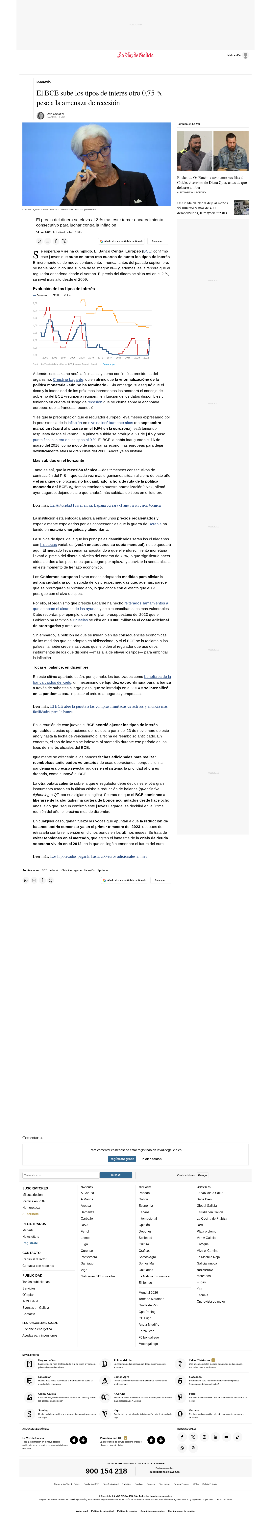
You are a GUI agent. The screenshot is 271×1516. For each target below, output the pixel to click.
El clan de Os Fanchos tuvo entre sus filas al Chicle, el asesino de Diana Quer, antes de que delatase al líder (212, 182)
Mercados (204, 1276)
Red (200, 1225)
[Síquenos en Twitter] (193, 1437)
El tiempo (145, 1282)
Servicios (29, 1288)
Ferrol (85, 1231)
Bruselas (80, 620)
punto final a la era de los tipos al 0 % (64, 440)
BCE (147, 251)
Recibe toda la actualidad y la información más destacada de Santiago (67, 1414)
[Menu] (25, 55)
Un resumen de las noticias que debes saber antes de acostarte (140, 1364)
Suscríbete (30, 1214)
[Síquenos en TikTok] (237, 1437)
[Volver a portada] (135, 55)
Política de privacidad (102, 1511)
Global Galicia (207, 1205)
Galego (202, 1175)
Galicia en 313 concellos (98, 1276)
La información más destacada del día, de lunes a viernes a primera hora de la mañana (66, 1364)
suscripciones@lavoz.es (165, 1471)
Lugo (84, 1244)
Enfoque (203, 1244)
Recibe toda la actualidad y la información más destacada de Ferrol (218, 1397)
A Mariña (87, 1199)
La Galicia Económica (154, 1276)
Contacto (28, 1314)
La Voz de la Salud (210, 1193)
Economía (146, 1205)
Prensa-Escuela (181, 1484)
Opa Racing (147, 1311)
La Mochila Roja (208, 1257)
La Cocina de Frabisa (212, 1218)
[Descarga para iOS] (74, 1440)
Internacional (148, 1218)
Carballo (87, 1218)
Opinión (144, 1225)
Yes (199, 1288)
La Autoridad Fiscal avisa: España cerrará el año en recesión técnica (105, 505)
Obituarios (146, 1269)
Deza (84, 1225)
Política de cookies (127, 1511)
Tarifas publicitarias (36, 1282)
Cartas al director (34, 1259)
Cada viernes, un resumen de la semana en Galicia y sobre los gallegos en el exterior (66, 1397)
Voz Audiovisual (111, 1484)
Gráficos (144, 1250)
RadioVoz (126, 1484)
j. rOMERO (199, 192)
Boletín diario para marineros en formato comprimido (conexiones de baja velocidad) (214, 1380)
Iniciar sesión (152, 1159)
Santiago (87, 1263)
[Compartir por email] (47, 241)
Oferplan (28, 1294)
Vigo (84, 1269)
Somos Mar (147, 1263)
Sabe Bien (204, 1199)
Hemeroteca (31, 1207)
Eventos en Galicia (35, 1307)
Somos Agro (147, 1257)
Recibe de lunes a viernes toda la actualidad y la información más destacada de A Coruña (143, 1397)
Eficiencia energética (37, 1329)
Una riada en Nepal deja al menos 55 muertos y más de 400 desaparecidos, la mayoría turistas (202, 207)
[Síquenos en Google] (193, 1448)
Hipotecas (102, 870)
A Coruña (87, 1193)
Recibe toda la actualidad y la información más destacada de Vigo (143, 1414)
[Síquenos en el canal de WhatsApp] (182, 1448)
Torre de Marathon (151, 1299)
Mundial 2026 (148, 1292)
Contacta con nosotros (38, 1265)
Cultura (144, 1244)
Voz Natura (165, 1484)
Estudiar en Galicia (210, 1212)
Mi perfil (28, 1230)
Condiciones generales (152, 1511)
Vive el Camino (207, 1250)
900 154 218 (106, 1471)
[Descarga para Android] (83, 1440)
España (144, 1212)
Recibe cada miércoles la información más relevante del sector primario (140, 1380)
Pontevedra (89, 1257)
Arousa (86, 1205)
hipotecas (48, 545)
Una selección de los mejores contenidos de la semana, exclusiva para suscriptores (216, 1364)
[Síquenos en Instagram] (204, 1437)
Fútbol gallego (149, 1337)
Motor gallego (148, 1343)
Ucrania (155, 524)
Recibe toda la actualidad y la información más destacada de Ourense (218, 1414)
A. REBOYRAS (184, 192)
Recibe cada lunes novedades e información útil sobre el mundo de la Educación (65, 1380)
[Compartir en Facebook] (56, 241)
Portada (144, 1193)
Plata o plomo (206, 1231)
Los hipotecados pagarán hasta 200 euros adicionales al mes (98, 856)
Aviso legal (82, 1511)
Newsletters (30, 1236)
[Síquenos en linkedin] (215, 1437)
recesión (95, 402)
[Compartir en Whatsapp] (39, 241)
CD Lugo (145, 1318)
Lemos (85, 1237)
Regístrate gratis (122, 1159)
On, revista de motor (211, 1301)
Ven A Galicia (206, 1237)
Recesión (89, 870)
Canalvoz (151, 1484)
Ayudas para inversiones (39, 1335)
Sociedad (145, 1237)
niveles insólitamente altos (110, 423)
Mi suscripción (32, 1194)
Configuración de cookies (181, 1511)
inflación (75, 423)
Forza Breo (146, 1331)
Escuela (202, 1295)
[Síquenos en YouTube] (226, 1437)
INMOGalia (30, 1301)
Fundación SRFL (92, 1484)
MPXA (196, 1484)
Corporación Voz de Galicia (67, 1484)
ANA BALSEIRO (55, 114)
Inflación (54, 870)
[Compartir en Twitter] (64, 241)
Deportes (145, 1231)
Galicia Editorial (209, 1484)
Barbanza (87, 1212)
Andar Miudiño (149, 1324)
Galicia (144, 1199)
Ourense (87, 1250)
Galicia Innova (207, 1263)
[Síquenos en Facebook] (182, 1437)
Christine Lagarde (68, 379)
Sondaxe (139, 1484)
